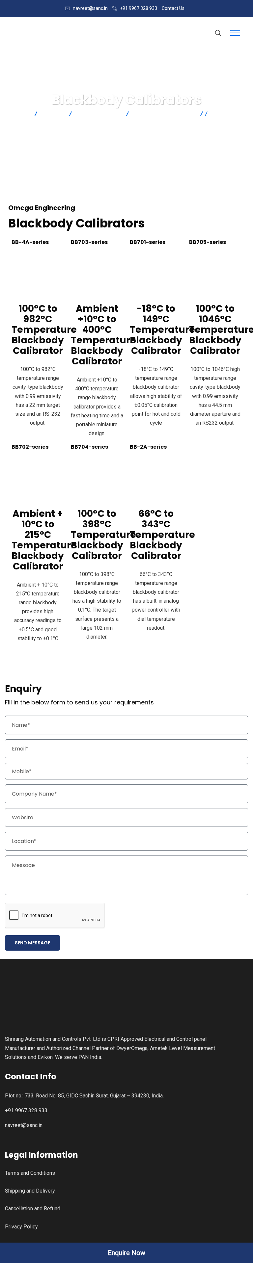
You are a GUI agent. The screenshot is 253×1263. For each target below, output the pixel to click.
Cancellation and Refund (32, 1208)
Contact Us (173, 8)
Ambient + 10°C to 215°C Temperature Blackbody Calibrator (44, 540)
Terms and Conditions (30, 1173)
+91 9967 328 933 (138, 8)
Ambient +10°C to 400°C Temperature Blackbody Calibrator (103, 335)
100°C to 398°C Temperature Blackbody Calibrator (103, 534)
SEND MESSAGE (32, 942)
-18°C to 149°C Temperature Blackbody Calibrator (162, 329)
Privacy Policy (21, 1227)
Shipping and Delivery (30, 1191)
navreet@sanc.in (90, 8)
